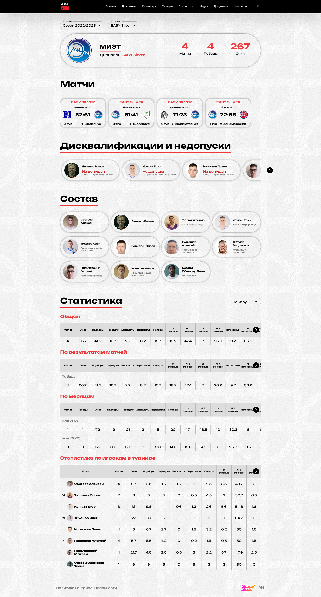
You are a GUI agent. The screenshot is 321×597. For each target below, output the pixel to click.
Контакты (240, 6)
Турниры (167, 6)
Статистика (186, 6)
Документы (221, 6)
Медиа (203, 6)
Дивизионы (129, 6)
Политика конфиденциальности (86, 587)
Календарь (149, 6)
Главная (111, 6)
